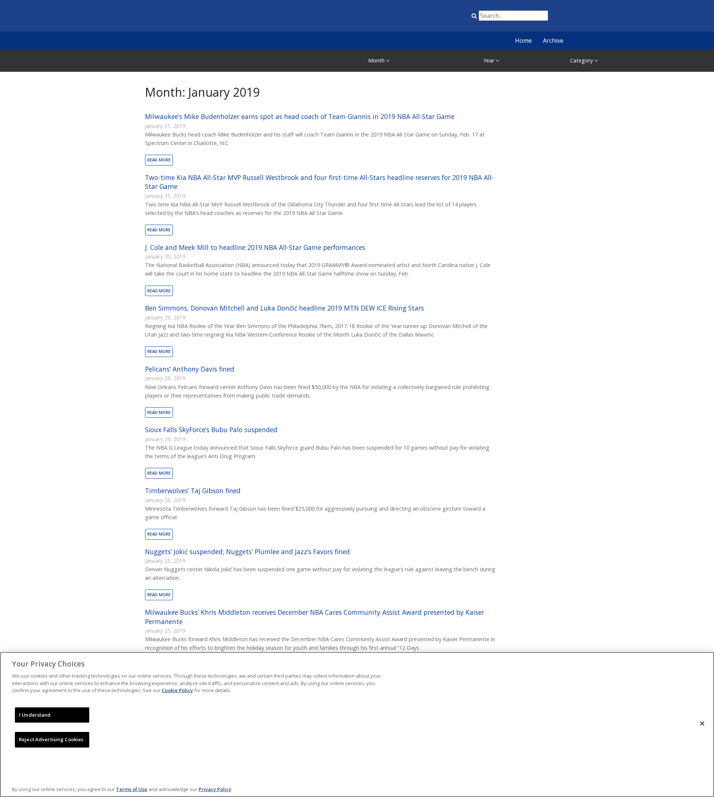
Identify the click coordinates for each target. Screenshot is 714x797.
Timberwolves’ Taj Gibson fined (193, 490)
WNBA (432, 17)
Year (489, 60)
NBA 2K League (451, 17)
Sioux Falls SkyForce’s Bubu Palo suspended (211, 429)
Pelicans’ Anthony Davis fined (189, 368)
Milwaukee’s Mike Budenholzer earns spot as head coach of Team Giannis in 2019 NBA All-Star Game (299, 116)
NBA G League (414, 17)
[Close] (702, 724)
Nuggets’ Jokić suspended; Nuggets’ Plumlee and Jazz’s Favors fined (247, 551)
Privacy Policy (215, 789)
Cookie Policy (177, 690)
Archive (553, 40)
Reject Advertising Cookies (51, 739)
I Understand (35, 714)
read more (159, 160)
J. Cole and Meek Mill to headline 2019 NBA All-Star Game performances (255, 247)
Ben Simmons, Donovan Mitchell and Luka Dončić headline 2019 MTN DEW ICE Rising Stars (284, 307)
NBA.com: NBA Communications (210, 16)
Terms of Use (131, 789)
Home (523, 40)
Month (377, 60)
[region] (357, 724)
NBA (395, 17)
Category (582, 60)
